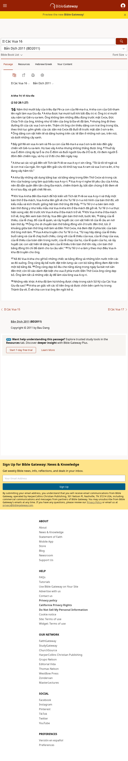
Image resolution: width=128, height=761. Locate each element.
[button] (123, 5)
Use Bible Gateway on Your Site (58, 586)
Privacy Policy (94, 502)
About (43, 527)
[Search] (121, 41)
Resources (24, 64)
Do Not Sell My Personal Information (63, 610)
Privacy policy (48, 600)
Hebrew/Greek (43, 64)
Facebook (45, 700)
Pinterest (44, 709)
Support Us (46, 560)
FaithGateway (47, 641)
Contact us (45, 596)
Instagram (45, 704)
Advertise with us (50, 591)
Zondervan (46, 678)
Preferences (46, 745)
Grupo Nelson (48, 659)
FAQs (42, 577)
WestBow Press (48, 673)
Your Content (64, 64)
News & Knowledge (51, 532)
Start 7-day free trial (21, 350)
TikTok (43, 714)
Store (42, 546)
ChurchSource (48, 650)
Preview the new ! (63, 14)
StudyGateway (48, 645)
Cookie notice (47, 614)
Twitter (43, 718)
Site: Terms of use (50, 619)
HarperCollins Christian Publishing (60, 655)
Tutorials (44, 582)
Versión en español (51, 740)
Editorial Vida (47, 664)
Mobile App (46, 541)
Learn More (48, 350)
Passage (8, 64)
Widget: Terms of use (52, 623)
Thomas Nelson (49, 669)
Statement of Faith (50, 537)
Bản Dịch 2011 (20, 321)
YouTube (44, 723)
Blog (42, 551)
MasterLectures (49, 682)
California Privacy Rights (55, 605)
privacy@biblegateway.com (18, 505)
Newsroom (46, 555)
